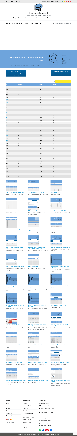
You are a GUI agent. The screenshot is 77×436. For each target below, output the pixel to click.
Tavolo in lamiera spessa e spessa (14, 229)
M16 (7, 120)
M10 (7, 112)
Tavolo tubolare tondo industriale (36, 344)
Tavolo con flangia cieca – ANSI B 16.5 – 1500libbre (60, 267)
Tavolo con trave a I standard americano (60, 362)
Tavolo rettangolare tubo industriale (59, 344)
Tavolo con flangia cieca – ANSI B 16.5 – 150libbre (15, 286)
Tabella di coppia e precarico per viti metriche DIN (59, 325)
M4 (7, 99)
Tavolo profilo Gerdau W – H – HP (58, 305)
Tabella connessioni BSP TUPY (58, 229)
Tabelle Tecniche (50, 1)
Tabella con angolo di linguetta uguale (37, 210)
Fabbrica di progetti (38, 13)
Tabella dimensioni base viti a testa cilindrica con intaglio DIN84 (36, 248)
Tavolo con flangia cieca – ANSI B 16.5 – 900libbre (37, 306)
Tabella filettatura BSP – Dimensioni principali (37, 325)
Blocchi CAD (58, 1)
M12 (7, 115)
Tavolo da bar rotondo (56, 192)
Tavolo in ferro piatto (33, 266)
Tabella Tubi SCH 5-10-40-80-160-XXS (37, 362)
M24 (7, 130)
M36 (7, 140)
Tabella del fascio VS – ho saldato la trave (38, 380)
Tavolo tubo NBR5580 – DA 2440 (14, 362)
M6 (7, 104)
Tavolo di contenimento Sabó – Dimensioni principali (13, 325)
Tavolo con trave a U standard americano (16, 380)
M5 (7, 102)
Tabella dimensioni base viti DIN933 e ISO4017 (15, 248)
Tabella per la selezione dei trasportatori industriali (60, 381)
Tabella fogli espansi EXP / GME (58, 210)
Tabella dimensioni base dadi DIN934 (15, 266)
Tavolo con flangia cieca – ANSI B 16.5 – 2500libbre (37, 286)
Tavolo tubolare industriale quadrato (15, 344)
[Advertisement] (38, 39)
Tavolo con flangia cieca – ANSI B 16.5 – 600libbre (15, 306)
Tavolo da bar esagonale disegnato (14, 210)
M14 (7, 117)
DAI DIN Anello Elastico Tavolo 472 (36, 192)
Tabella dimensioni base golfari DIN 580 (60, 247)
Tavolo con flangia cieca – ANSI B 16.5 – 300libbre (60, 286)
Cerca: (53, 81)
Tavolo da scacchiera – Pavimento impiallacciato (36, 229)
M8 (7, 110)
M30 (7, 135)
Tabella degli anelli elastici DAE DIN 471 (15, 192)
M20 (7, 125)
